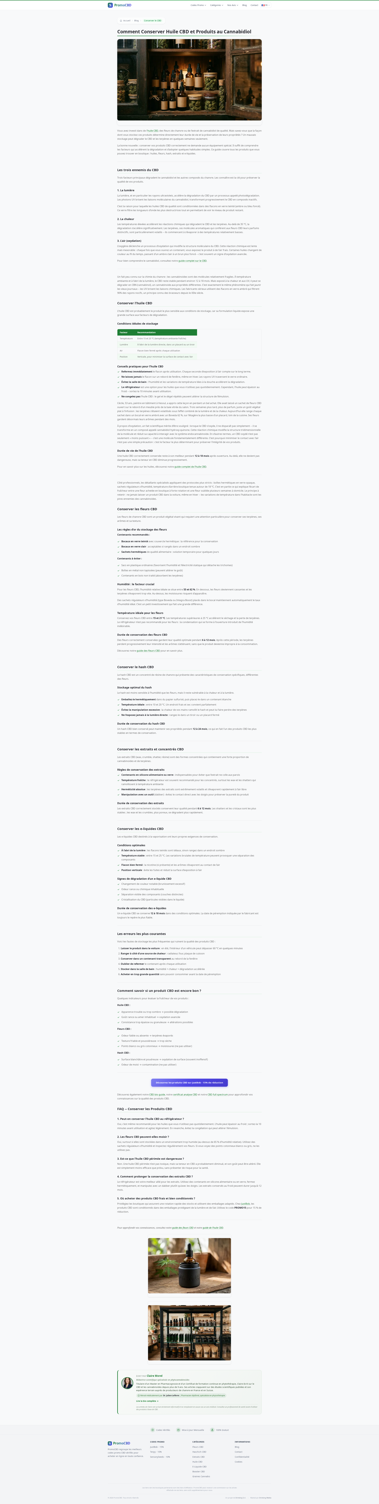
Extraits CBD (198, 1456)
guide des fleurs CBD (148, 650)
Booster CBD (198, 1471)
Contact (254, 5)
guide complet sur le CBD (192, 260)
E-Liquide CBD (199, 1466)
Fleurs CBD (197, 1446)
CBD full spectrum (218, 1094)
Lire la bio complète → (147, 1401)
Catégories (215, 5)
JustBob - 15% (157, 1446)
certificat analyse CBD (185, 1094)
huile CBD (152, 130)
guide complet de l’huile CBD (190, 466)
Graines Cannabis (201, 1476)
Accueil (126, 20)
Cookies (238, 1461)
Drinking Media (265, 1498)
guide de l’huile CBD (213, 1227)
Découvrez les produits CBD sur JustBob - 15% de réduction (189, 1082)
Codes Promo (197, 5)
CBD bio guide (157, 1094)
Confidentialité (242, 1456)
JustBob (245, 1203)
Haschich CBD (199, 1451)
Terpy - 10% (156, 1451)
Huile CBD (197, 1461)
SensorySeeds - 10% (160, 1456)
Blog (244, 5)
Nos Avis (231, 5)
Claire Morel (154, 1375)
